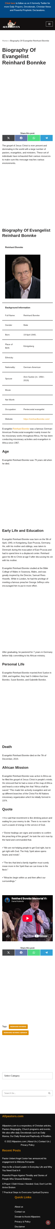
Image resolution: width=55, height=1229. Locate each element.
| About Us (32, 1141)
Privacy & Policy (23, 1221)
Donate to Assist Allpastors (27, 1216)
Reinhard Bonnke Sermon (15, 1032)
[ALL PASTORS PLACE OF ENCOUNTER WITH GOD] (11, 24)
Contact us (20, 1211)
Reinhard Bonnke (21, 428)
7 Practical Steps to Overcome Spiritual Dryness (25, 1192)
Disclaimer (20, 1226)
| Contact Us (43, 1141)
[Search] (49, 1093)
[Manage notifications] (48, 1222)
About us (19, 1206)
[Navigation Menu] (49, 24)
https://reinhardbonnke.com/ (36, 419)
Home (5, 41)
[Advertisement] (27, 101)
